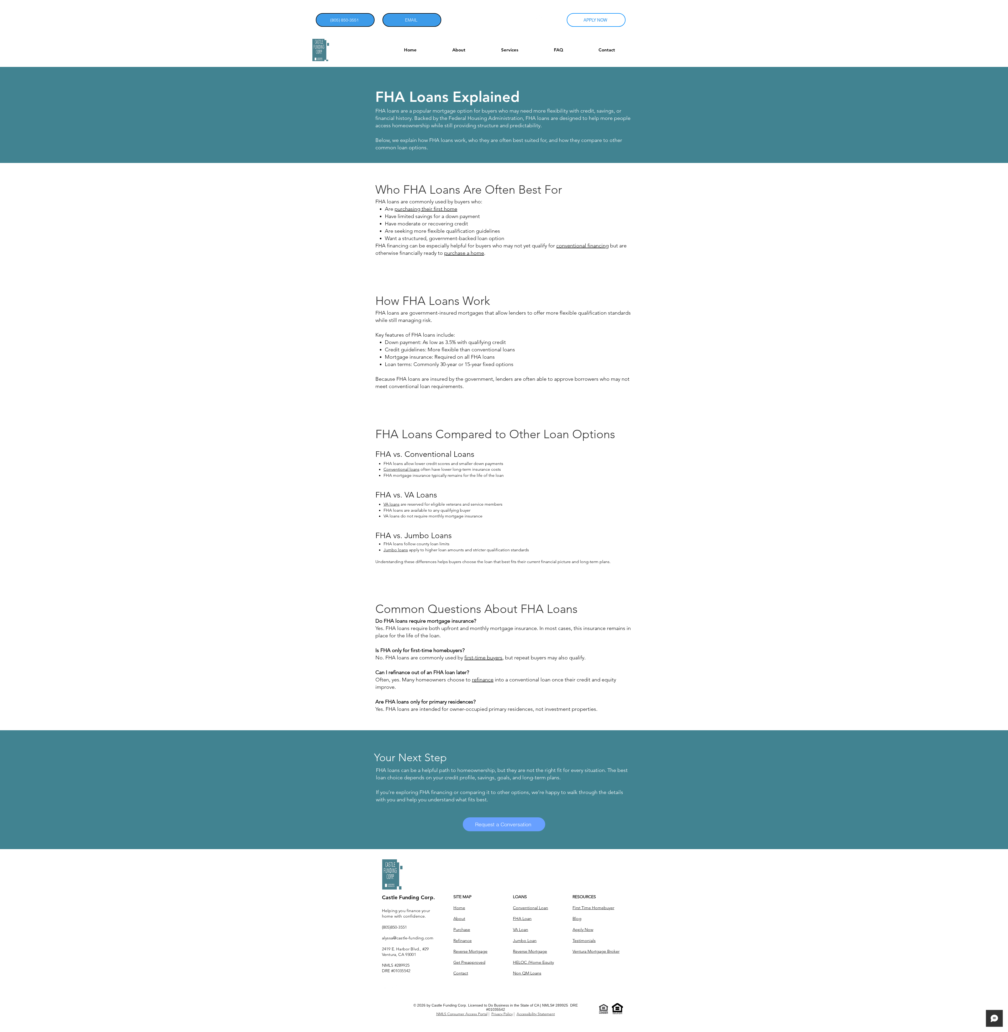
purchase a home (464, 253)
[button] (971, 20)
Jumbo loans (396, 549)
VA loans (392, 504)
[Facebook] (541, 20)
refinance (483, 679)
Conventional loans (401, 469)
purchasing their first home (426, 209)
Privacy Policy (502, 1014)
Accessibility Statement (536, 1014)
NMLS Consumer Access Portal (461, 1014)
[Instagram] (523, 20)
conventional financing (582, 245)
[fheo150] (617, 1008)
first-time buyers (483, 657)
